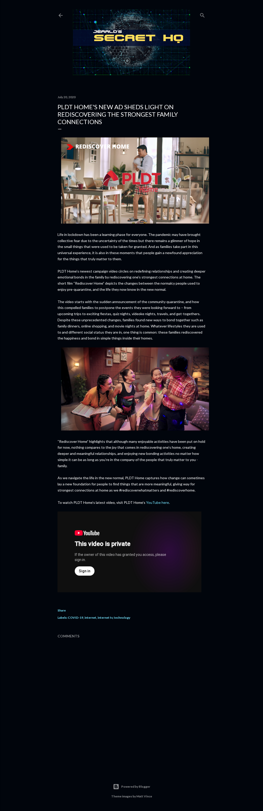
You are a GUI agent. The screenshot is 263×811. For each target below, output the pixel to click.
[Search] (202, 14)
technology (122, 617)
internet (90, 617)
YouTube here (157, 502)
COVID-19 (75, 617)
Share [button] (62, 610)
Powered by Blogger (135, 786)
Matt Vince (144, 796)
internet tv (105, 617)
